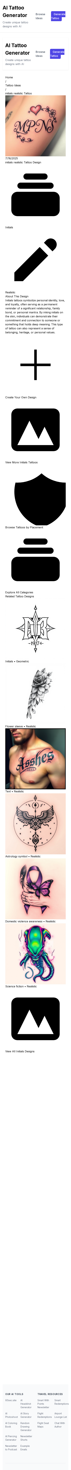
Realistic (10, 292)
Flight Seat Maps (43, 1425)
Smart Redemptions (61, 1402)
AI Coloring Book (11, 1425)
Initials (9, 227)
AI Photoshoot (11, 1415)
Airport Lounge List (60, 1415)
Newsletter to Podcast (11, 1447)
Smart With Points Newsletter (43, 1404)
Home (9, 77)
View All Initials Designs (20, 1051)
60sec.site (11, 1400)
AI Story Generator (26, 1415)
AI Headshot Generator (26, 1404)
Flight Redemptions (44, 1415)
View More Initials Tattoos (21, 462)
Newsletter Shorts (26, 1438)
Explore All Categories (19, 592)
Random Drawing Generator (26, 1427)
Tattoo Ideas (13, 85)
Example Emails (25, 1447)
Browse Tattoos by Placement (24, 527)
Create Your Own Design (20, 397)
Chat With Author (59, 1425)
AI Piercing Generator (11, 1438)
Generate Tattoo (58, 16)
